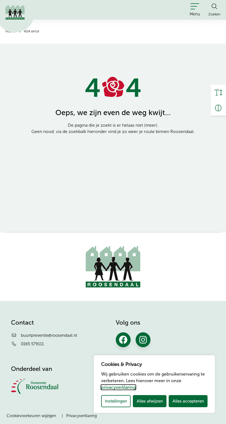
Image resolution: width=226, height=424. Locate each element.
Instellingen (116, 401)
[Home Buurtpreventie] (15, 12)
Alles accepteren (188, 401)
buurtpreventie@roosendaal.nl (49, 335)
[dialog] (154, 384)
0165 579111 (32, 344)
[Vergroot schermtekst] (218, 92)
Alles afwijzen (150, 401)
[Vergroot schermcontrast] (218, 108)
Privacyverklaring (81, 416)
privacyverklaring (118, 387)
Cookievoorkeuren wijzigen (31, 416)
